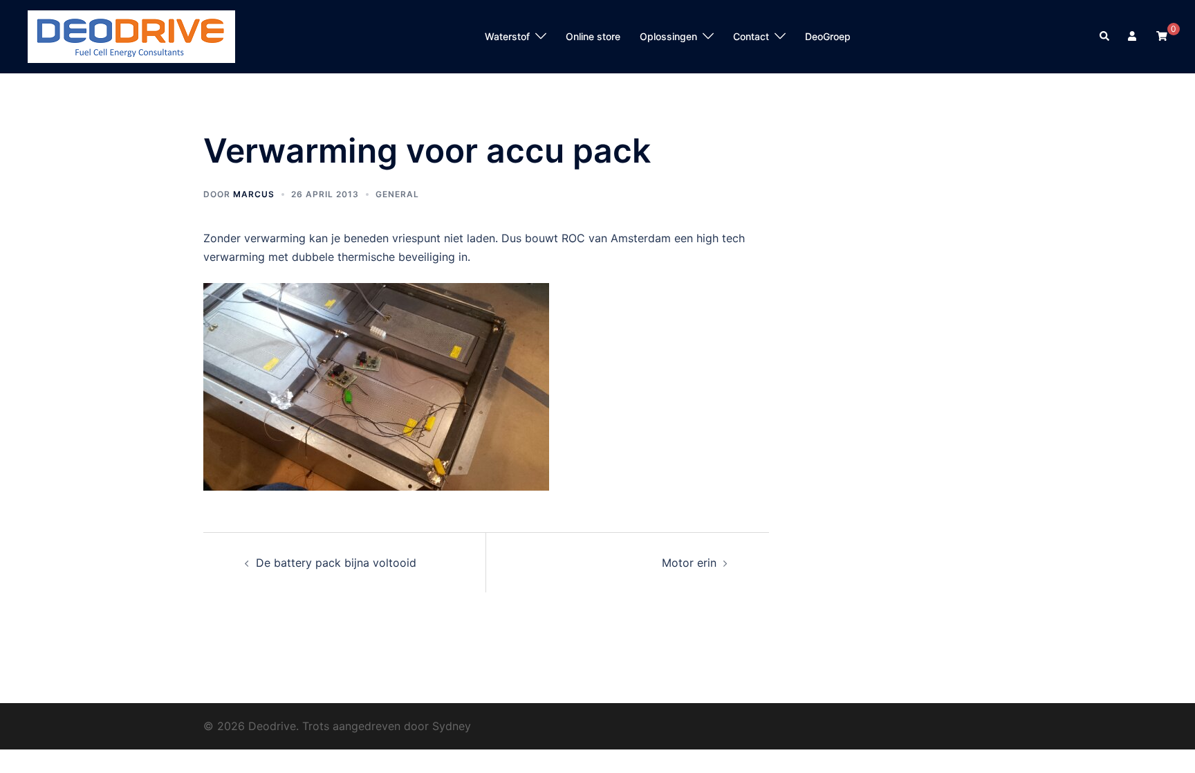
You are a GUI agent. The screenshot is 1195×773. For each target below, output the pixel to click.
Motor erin (689, 563)
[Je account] (1133, 36)
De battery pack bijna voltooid (336, 563)
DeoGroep (828, 36)
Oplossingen (668, 36)
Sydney (451, 726)
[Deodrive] (131, 35)
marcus (254, 194)
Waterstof (507, 36)
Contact (751, 36)
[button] (1105, 36)
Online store (593, 36)
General (397, 194)
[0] (1161, 36)
